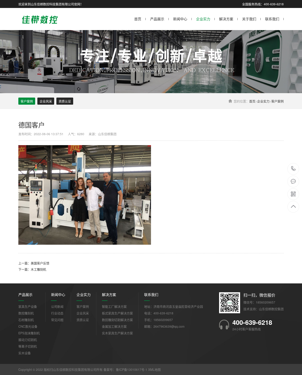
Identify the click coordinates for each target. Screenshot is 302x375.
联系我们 (272, 18)
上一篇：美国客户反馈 (33, 263)
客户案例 (277, 101)
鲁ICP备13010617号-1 (131, 369)
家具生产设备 (27, 306)
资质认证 (65, 101)
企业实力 (203, 18)
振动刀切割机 (27, 339)
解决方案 (226, 18)
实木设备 (24, 353)
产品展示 (157, 18)
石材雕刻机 (26, 319)
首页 (137, 18)
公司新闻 (57, 306)
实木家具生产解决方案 (117, 333)
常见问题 (57, 319)
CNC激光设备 (27, 326)
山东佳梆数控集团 (271, 309)
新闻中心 (180, 18)
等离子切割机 (27, 346)
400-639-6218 (293, 169)
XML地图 (154, 369)
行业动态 (57, 313)
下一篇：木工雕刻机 (32, 269)
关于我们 (249, 18)
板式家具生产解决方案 (117, 313)
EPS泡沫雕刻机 (29, 333)
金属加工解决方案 (114, 326)
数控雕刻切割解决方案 (117, 319)
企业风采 (46, 101)
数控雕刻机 (26, 313)
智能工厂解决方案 (114, 306)
